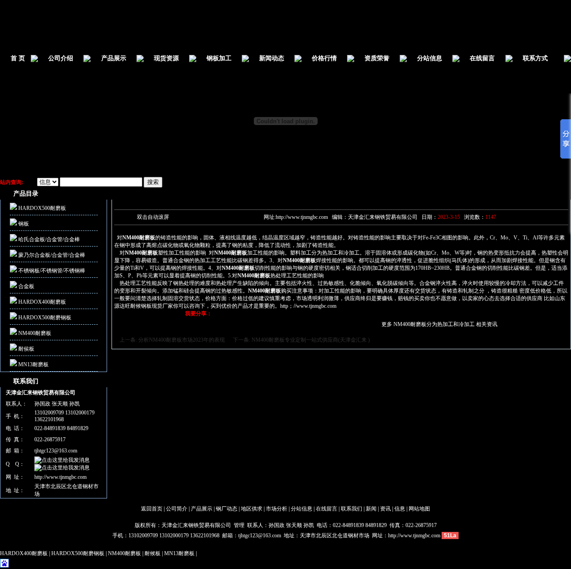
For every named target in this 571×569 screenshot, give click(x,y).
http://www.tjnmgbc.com (60, 477)
